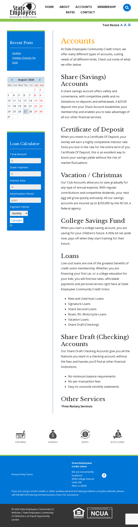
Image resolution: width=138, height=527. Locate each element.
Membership (107, 7)
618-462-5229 (22, 494)
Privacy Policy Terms (22, 474)
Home (49, 7)
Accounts (83, 7)
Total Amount (18, 154)
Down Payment (19, 167)
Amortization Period (22, 193)
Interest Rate (18, 180)
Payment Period (19, 207)
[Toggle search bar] (127, 7)
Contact (87, 12)
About (64, 7)
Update (16, 53)
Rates (70, 12)
